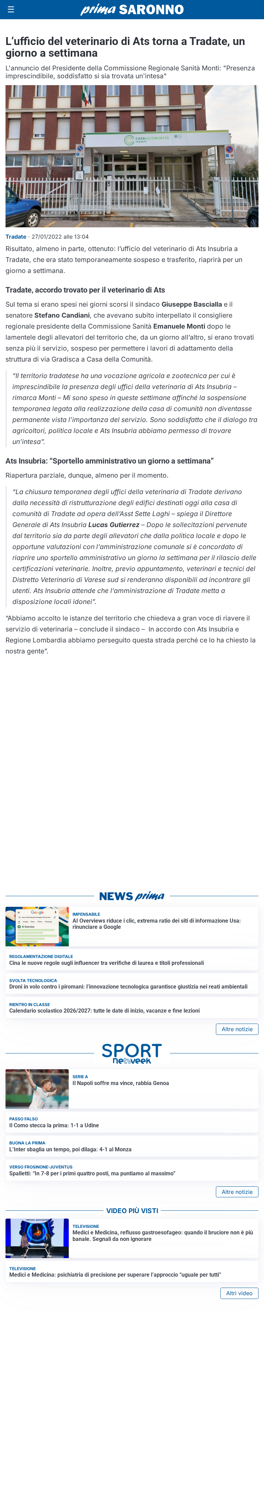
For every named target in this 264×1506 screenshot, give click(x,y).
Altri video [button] (239, 1293)
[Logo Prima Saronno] (132, 9)
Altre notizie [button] (237, 1029)
